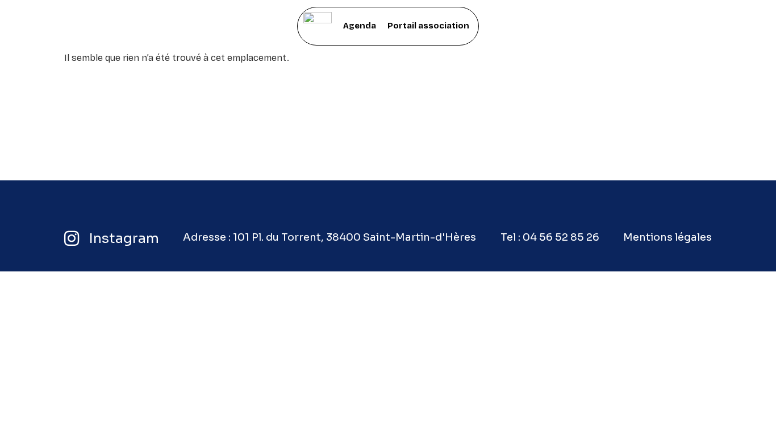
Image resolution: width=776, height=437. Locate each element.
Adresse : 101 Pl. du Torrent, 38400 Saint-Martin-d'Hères (329, 237)
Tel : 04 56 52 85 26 (549, 237)
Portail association (428, 25)
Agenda (359, 25)
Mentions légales (667, 237)
